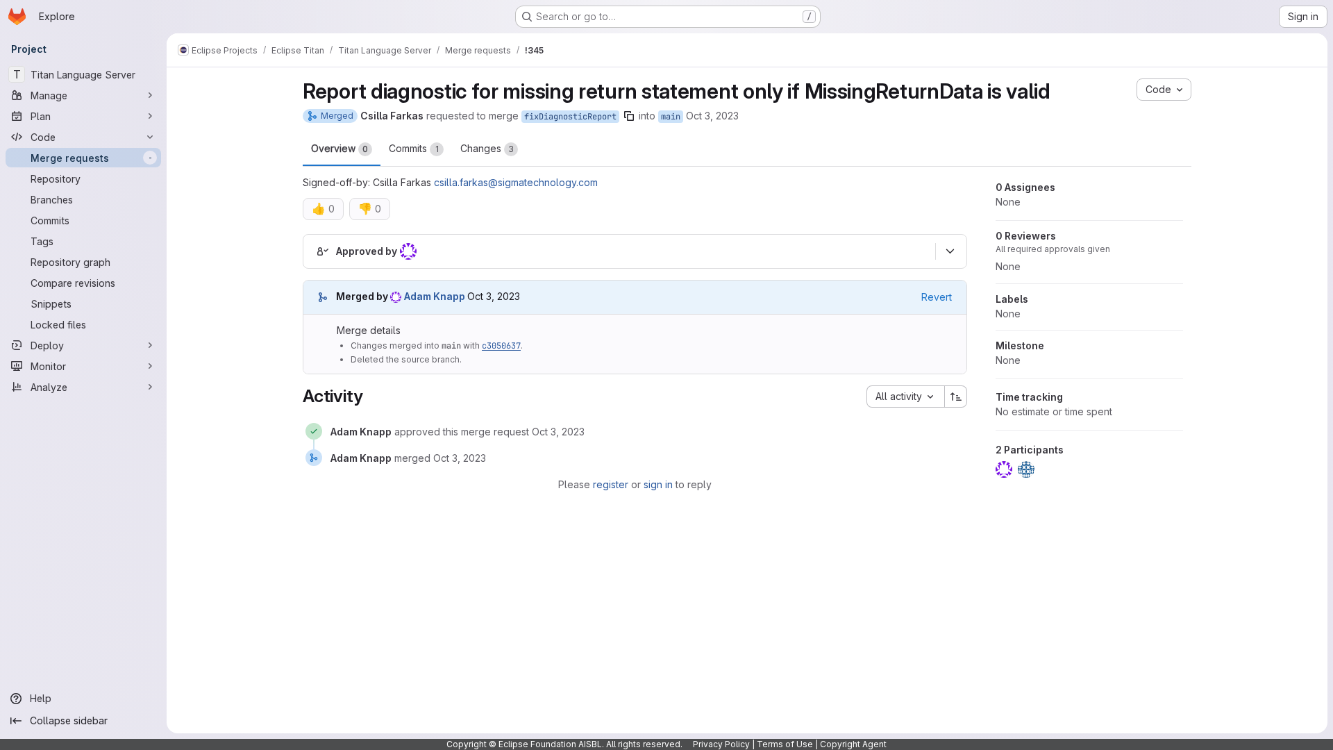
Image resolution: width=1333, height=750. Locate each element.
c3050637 (501, 345)
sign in (658, 484)
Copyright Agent (853, 744)
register (610, 484)
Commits (414, 148)
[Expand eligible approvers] (949, 251)
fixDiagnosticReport (570, 116)
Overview (339, 148)
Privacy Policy (721, 744)
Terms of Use (785, 744)
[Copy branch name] (629, 116)
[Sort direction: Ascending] (956, 396)
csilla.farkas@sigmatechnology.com (516, 182)
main (670, 116)
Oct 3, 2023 (712, 116)
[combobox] (905, 396)
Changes (487, 148)
